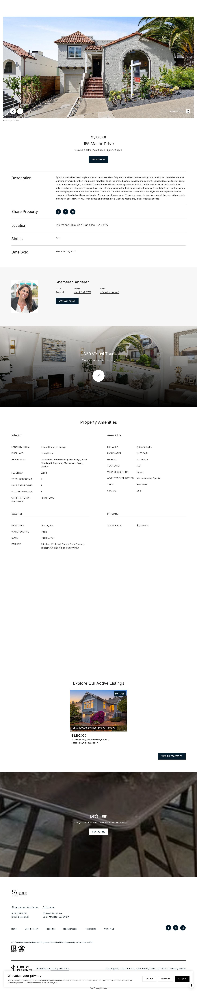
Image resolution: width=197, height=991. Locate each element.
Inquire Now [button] (98, 159)
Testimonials (90, 929)
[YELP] (183, 927)
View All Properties (171, 756)
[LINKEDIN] (175, 927)
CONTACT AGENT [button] (67, 301)
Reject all (149, 979)
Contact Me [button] (98, 832)
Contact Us (109, 929)
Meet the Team (31, 929)
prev (13, 111)
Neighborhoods (70, 929)
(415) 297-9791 (83, 292)
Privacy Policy (178, 968)
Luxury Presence (60, 968)
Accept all (182, 979)
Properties (50, 929)
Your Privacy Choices (98, 988)
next (20, 111)
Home (14, 929)
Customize (165, 979)
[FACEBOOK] (168, 927)
